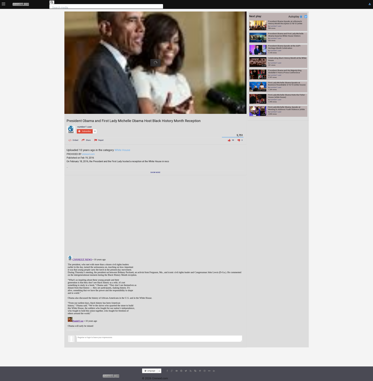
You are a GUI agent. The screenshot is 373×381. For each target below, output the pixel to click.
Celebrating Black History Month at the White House (287, 59)
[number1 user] (71, 129)
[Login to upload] (370, 4)
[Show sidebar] (4, 3)
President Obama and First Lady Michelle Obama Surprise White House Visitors (285, 34)
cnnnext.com (88, 154)
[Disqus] (155, 215)
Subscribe (86, 131)
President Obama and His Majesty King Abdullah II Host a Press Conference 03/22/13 (284, 71)
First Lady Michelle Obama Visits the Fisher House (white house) (286, 96)
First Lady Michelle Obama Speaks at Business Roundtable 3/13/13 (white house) (287, 84)
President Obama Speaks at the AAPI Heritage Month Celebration (284, 47)
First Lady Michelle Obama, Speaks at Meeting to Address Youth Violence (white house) (286, 108)
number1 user (275, 26)
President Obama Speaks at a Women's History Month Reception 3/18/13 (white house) (285, 22)
